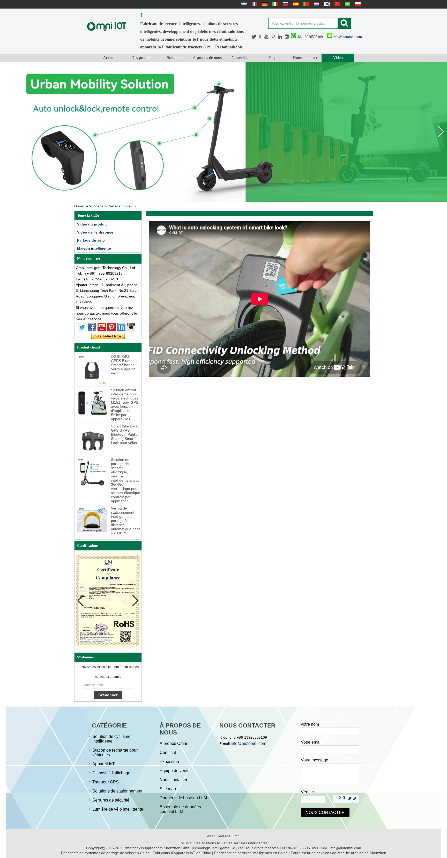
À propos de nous (207, 57)
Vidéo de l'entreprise (95, 232)
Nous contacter (305, 57)
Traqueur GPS (105, 782)
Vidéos (97, 206)
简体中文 (336, 4)
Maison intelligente (94, 248)
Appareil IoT (103, 764)
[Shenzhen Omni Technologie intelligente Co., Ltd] (106, 26)
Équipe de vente (175, 770)
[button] (440, 131)
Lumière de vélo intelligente (117, 809)
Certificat (168, 752)
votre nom (310, 724)
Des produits (141, 57)
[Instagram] (287, 36)
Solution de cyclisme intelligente (111, 738)
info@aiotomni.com (347, 37)
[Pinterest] (273, 36)
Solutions (174, 57)
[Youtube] (266, 36)
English (243, 4)
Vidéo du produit (92, 224)
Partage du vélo (120, 206)
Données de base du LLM (183, 798)
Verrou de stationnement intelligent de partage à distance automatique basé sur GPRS (125, 520)
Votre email (311, 742)
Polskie (357, 4)
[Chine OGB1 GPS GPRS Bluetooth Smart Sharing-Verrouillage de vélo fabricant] (92, 369)
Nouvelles (240, 57)
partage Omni (229, 836)
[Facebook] (260, 36)
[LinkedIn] (280, 36)
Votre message (314, 760)
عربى (347, 4)
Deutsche (264, 4)
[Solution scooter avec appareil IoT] (223, 132)
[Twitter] (254, 36)
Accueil (109, 57)
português (305, 4)
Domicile (81, 206)
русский (284, 4)
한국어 (326, 4)
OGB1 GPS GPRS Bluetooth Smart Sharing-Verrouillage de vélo (124, 364)
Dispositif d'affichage (111, 773)
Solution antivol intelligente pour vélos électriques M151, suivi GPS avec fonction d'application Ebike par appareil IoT (124, 404)
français (253, 4)
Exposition (169, 761)
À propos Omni (173, 743)
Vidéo (338, 57)
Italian (274, 4)
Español (295, 4)
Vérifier (307, 792)
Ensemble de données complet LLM (180, 809)
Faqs (272, 57)
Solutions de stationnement (117, 791)
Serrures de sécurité (110, 800)
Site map (168, 789)
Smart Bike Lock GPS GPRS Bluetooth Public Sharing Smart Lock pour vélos (124, 434)
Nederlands (315, 4)
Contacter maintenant (108, 336)
